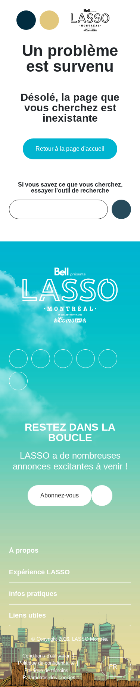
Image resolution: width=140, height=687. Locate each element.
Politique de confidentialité (46, 663)
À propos (23, 550)
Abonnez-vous (59, 495)
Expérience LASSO (39, 572)
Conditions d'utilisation (46, 656)
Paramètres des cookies (49, 677)
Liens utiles (27, 615)
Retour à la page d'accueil (70, 149)
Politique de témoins (46, 670)
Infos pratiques (33, 593)
